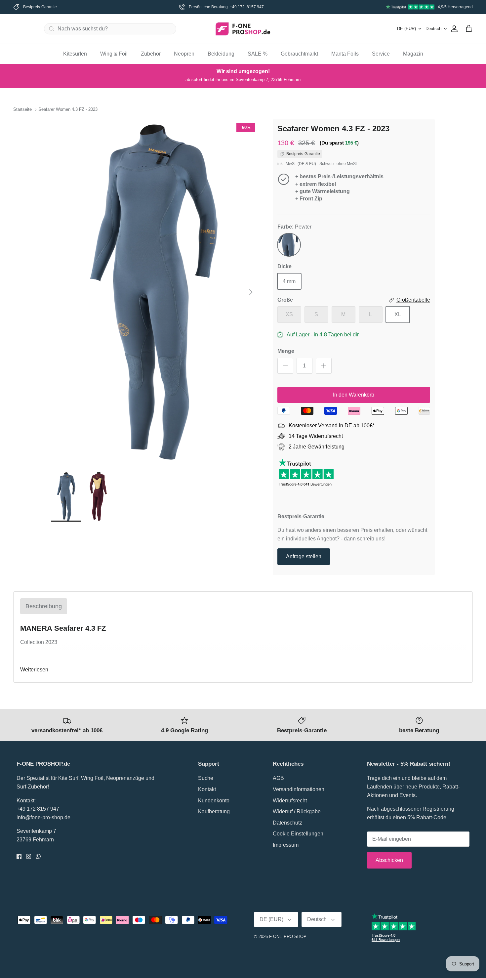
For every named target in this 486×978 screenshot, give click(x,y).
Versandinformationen (298, 789)
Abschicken (389, 860)
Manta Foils (345, 54)
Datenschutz (287, 823)
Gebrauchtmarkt (299, 54)
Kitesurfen (75, 54)
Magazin (413, 54)
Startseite (22, 109)
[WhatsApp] (38, 856)
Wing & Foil (114, 54)
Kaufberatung (214, 811)
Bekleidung (221, 54)
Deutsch (433, 28)
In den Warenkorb (353, 395)
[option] (154, 291)
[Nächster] (251, 292)
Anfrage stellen (303, 556)
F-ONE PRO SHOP (287, 936)
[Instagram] (28, 856)
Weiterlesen (34, 669)
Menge (285, 351)
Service (381, 54)
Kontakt (207, 789)
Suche (205, 778)
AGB (278, 778)
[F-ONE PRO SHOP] (243, 29)
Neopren (184, 54)
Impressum (286, 845)
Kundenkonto (213, 800)
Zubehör (151, 54)
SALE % (257, 54)
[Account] (453, 29)
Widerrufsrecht (290, 800)
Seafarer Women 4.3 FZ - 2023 (68, 109)
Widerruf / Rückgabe (297, 811)
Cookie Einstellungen (298, 833)
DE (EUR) (406, 28)
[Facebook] (19, 856)
